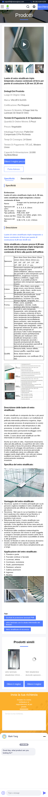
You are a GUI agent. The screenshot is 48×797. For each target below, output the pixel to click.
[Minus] (44, 736)
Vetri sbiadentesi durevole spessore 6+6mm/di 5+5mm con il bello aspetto (12, 673)
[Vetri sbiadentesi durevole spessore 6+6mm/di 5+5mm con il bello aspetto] (14, 659)
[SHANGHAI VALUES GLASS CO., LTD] (11, 7)
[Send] (44, 793)
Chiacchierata (43, 6)
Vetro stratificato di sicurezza (17, 629)
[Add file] (3, 793)
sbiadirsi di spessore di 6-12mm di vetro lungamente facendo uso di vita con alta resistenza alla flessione (34, 673)
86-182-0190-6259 (39, 2)
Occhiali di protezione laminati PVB (20, 618)
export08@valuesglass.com (14, 2)
